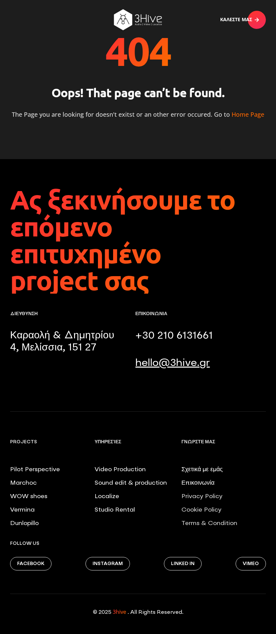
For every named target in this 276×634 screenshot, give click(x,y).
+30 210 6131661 (174, 336)
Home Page (248, 114)
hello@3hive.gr (172, 363)
